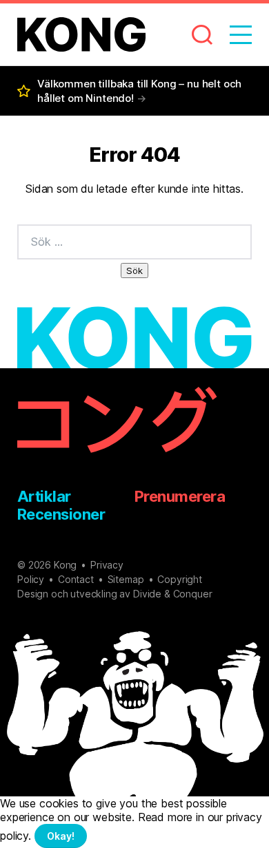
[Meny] (232, 34)
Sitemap (126, 579)
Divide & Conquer (172, 594)
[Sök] (194, 34)
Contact (76, 579)
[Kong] (81, 34)
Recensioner (61, 514)
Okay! (60, 836)
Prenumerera (179, 496)
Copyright (179, 579)
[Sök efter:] (134, 241)
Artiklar (44, 496)
